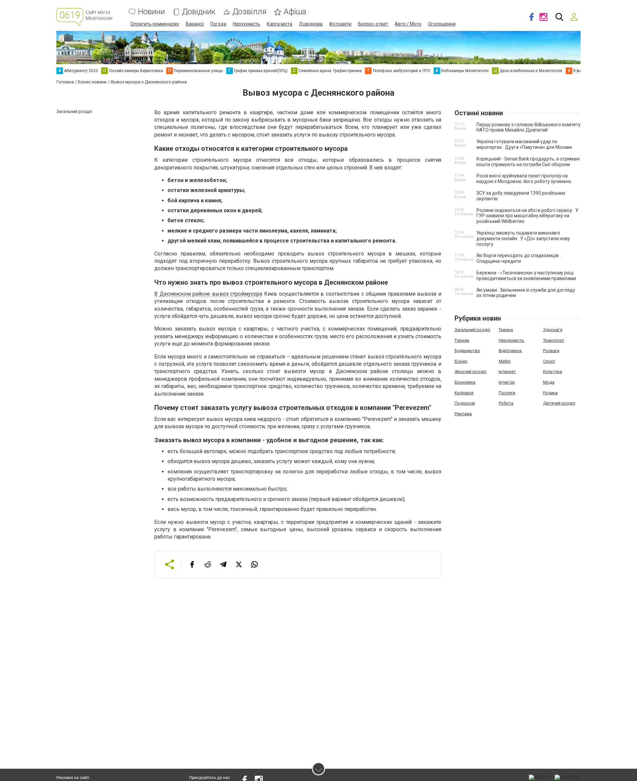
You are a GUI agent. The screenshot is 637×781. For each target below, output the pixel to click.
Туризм (462, 340)
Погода (218, 24)
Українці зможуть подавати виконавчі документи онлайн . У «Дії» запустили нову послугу (523, 238)
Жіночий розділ (470, 371)
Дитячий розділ (559, 403)
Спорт (549, 361)
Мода (548, 382)
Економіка (465, 382)
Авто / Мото (408, 24)
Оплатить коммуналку (154, 24)
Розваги (551, 350)
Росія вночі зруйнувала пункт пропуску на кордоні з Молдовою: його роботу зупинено (523, 178)
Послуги (507, 392)
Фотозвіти (340, 24)
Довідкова (310, 24)
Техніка (506, 329)
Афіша (295, 11)
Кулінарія (464, 392)
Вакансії (195, 24)
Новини (151, 11)
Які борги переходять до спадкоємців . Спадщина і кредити (518, 258)
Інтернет (507, 371)
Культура (552, 371)
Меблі (505, 361)
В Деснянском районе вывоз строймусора (208, 294)
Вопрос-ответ (373, 24)
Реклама (463, 413)
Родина (550, 392)
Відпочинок (510, 350)
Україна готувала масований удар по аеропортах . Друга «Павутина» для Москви (524, 144)
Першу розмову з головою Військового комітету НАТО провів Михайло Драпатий (528, 127)
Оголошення (442, 24)
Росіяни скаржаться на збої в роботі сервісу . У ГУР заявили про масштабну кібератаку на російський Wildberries (527, 216)
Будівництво (467, 350)
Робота (506, 403)
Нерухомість (246, 24)
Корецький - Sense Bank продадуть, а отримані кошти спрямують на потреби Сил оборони (528, 161)
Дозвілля (249, 11)
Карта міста (279, 24)
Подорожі (465, 403)
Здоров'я (552, 329)
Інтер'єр (507, 382)
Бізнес (461, 361)
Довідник (198, 11)
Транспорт (553, 340)
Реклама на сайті (72, 777)
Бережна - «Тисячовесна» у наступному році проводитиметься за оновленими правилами (526, 275)
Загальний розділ (472, 329)
